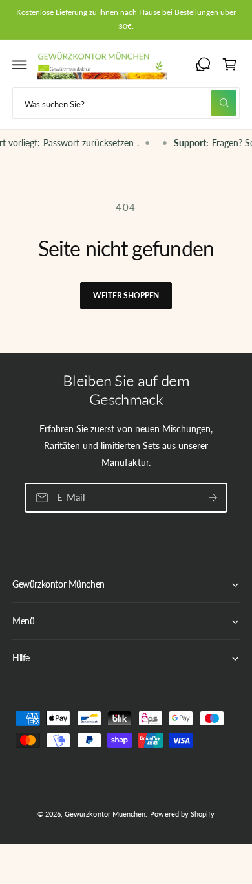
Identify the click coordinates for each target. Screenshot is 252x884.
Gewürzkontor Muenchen (105, 814)
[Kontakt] (202, 64)
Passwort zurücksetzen (81, 142)
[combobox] (126, 103)
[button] (20, 64)
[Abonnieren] (212, 497)
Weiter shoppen (126, 295)
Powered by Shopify (182, 814)
